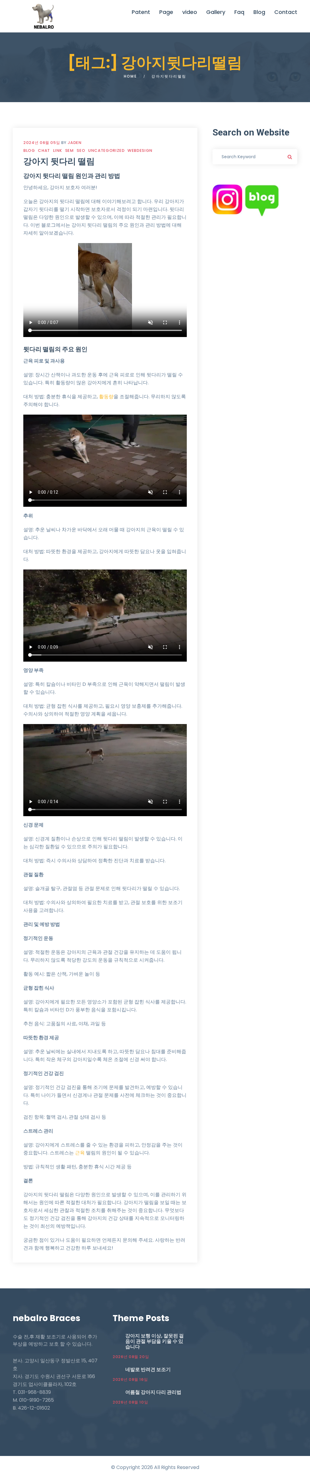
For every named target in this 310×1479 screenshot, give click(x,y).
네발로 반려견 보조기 (148, 1369)
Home (130, 76)
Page (166, 12)
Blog (259, 12)
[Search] (289, 156)
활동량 (106, 396)
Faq (239, 12)
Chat (44, 150)
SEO (81, 150)
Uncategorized (106, 150)
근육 (80, 1152)
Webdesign (140, 150)
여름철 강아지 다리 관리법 (153, 1392)
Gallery (215, 12)
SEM (69, 150)
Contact (285, 12)
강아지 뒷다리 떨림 (59, 161)
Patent (141, 12)
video (189, 12)
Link (57, 150)
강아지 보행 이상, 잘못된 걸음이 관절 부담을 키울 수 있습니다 (154, 1341)
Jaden (74, 142)
